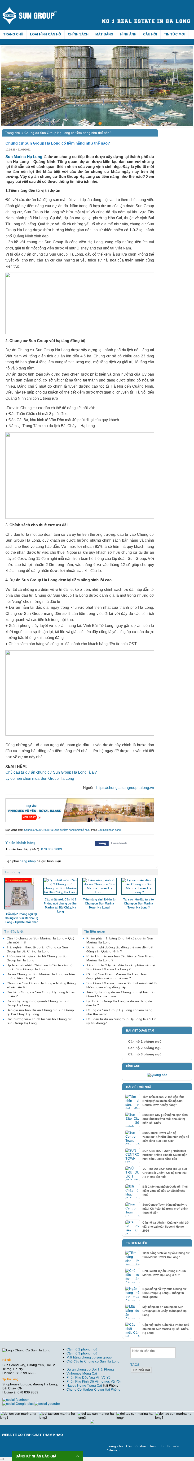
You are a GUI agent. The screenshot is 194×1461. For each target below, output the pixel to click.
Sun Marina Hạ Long (23, 157)
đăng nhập (28, 861)
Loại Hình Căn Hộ (45, 34)
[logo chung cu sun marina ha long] (33, 9)
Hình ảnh (128, 34)
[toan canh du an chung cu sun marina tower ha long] (97, 86)
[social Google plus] (18, 1403)
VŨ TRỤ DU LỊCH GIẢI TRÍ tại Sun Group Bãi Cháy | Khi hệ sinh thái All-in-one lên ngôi (164, 1172)
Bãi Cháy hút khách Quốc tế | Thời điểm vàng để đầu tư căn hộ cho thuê (165, 1190)
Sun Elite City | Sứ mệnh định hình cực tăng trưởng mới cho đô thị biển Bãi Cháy (165, 1119)
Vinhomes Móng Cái (81, 1373)
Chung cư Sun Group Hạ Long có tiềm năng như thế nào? (57, 829)
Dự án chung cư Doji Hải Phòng (90, 1369)
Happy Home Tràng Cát (84, 1385)
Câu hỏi (150, 34)
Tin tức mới (174, 34)
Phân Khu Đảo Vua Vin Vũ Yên (89, 1377)
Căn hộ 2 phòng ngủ (145, 1048)
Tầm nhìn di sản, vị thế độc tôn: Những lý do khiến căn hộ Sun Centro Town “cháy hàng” (163, 1101)
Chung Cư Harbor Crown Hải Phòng (93, 1389)
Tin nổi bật (141, 1370)
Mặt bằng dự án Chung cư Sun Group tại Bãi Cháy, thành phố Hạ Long (164, 1311)
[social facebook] (16, 1399)
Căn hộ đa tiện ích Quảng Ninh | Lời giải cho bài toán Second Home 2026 (165, 1226)
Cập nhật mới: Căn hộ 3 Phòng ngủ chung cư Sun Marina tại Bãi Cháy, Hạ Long (165, 1329)
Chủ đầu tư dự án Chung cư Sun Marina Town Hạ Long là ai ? (164, 1273)
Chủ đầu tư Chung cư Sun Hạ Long (92, 1361)
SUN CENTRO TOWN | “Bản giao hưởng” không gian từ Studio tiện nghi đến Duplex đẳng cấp (164, 1155)
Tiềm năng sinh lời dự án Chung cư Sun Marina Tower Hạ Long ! (166, 1255)
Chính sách (78, 34)
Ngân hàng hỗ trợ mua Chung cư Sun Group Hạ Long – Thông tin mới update (164, 1293)
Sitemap (113, 1450)
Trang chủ (13, 34)
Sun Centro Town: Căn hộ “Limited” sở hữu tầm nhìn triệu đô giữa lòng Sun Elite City (165, 1137)
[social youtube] (48, 1403)
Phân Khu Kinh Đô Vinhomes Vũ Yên (94, 1381)
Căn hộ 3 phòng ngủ (145, 1054)
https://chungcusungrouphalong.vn (125, 788)
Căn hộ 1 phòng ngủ (145, 1041)
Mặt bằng (104, 34)
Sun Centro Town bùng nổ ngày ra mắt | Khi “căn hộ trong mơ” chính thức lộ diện (165, 1208)
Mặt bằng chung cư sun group (89, 1357)
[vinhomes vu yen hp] (79, 810)
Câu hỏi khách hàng (109, 829)
